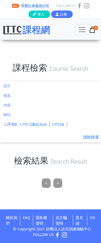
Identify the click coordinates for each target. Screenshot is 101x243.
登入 (40, 14)
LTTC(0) (58, 124)
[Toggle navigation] (82, 29)
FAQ (26, 217)
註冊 (63, 14)
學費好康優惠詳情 (35, 5)
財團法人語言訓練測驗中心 (68, 228)
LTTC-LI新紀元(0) (33, 124)
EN (92, 217)
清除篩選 (91, 137)
